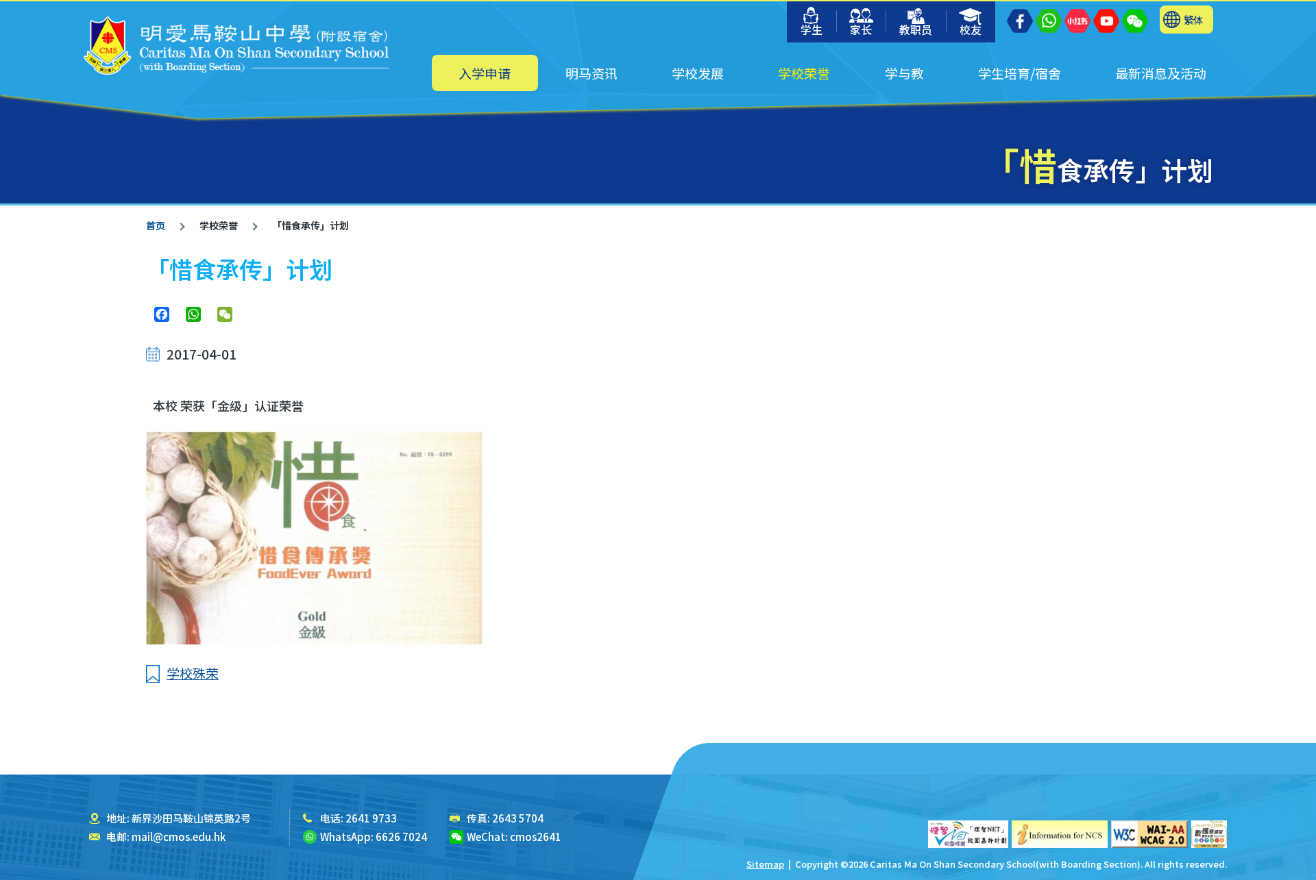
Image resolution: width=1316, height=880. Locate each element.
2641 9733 (371, 818)
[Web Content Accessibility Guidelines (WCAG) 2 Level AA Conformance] (1149, 834)
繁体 (1193, 19)
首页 (155, 225)
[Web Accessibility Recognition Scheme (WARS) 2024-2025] (1209, 834)
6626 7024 (401, 836)
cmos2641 (535, 836)
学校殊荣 (193, 673)
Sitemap (765, 863)
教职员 (915, 29)
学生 (811, 29)
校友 (971, 29)
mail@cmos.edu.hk (179, 836)
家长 (861, 29)
